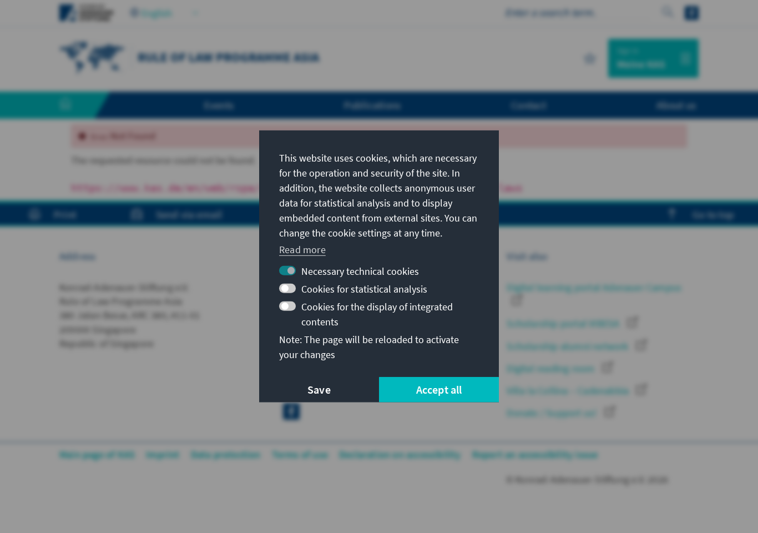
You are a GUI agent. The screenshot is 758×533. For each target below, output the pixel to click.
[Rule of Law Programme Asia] (92, 57)
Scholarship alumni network (568, 346)
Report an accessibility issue (535, 454)
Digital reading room (552, 368)
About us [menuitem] (676, 105)
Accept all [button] (439, 389)
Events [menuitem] (219, 105)
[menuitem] (76, 105)
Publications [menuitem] (372, 105)
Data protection (226, 454)
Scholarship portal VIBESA (564, 323)
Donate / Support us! (553, 412)
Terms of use (300, 454)
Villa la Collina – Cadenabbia (569, 390)
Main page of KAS (97, 454)
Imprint (162, 454)
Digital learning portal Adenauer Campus (594, 287)
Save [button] (319, 389)
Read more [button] (302, 249)
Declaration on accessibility (400, 454)
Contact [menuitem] (528, 105)
